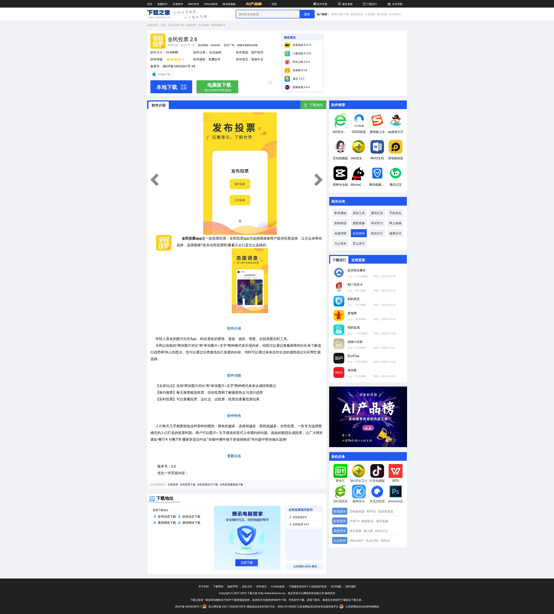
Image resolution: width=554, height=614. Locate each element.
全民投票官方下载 (207, 484)
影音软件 (339, 521)
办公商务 (340, 243)
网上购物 (395, 223)
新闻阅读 (340, 223)
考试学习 (377, 223)
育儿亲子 (359, 243)
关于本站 (203, 586)
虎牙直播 (382, 521)
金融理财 (340, 233)
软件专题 (322, 4)
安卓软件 (178, 4)
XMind (385, 540)
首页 (149, 4)
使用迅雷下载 (167, 516)
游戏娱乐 (339, 511)
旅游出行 (377, 233)
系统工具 (359, 213)
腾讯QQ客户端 (340, 14)
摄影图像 (359, 223)
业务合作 (247, 586)
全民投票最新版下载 (231, 484)
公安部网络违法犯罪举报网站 (362, 606)
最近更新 (347, 4)
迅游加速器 (385, 511)
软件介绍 (159, 105)
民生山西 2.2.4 (301, 61)
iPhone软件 (211, 4)
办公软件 (339, 540)
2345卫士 (381, 531)
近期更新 (358, 259)
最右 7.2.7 (298, 78)
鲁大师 (368, 531)
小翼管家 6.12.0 (301, 53)
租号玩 (371, 511)
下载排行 (372, 4)
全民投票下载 (187, 484)
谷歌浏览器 (356, 14)
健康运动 (395, 233)
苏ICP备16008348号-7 (188, 606)
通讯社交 (377, 213)
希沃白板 (382, 14)
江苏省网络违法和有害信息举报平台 (318, 606)
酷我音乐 (368, 521)
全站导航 (397, 4)
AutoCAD (372, 540)
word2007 (395, 14)
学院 (274, 4)
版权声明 (232, 586)
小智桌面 (370, 14)
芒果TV (354, 521)
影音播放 (340, 213)
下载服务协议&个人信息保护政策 (308, 586)
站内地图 (336, 586)
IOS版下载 (164, 74)
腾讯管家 (355, 531)
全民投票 (173, 484)
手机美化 (395, 213)
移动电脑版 (229, 4)
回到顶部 (350, 586)
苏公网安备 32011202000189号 (227, 606)
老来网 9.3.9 (299, 70)
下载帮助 (218, 586)
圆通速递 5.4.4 (301, 87)
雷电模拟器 (357, 511)
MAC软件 (193, 4)
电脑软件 (162, 4)
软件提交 (261, 586)
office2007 (356, 540)
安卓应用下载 (176, 25)
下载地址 (316, 104)
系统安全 (339, 530)
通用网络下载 (167, 522)
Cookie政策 (278, 586)
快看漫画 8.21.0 (301, 45)
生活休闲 (203, 25)
